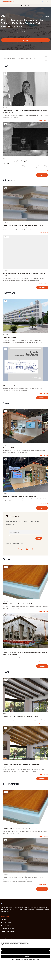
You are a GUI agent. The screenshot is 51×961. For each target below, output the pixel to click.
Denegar (25, 952)
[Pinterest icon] (30, 549)
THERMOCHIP (35, 58)
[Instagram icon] (32, 549)
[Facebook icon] (18, 549)
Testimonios (27, 5)
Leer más (25, 40)
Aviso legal (3, 919)
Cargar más (42, 175)
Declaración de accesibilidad (8, 928)
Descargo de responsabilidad (8, 931)
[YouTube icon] (24, 549)
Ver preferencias (25, 956)
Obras (27, 58)
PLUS (30, 58)
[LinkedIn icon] (27, 549)
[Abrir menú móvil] (48, 1)
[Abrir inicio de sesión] (43, 2)
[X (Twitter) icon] (21, 549)
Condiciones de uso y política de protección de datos (29, 959)
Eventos (23, 58)
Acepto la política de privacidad (16, 536)
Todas (5, 58)
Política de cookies (15, 959)
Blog (22, 5)
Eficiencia (12, 58)
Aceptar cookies (25, 949)
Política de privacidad (6, 922)
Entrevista (18, 58)
